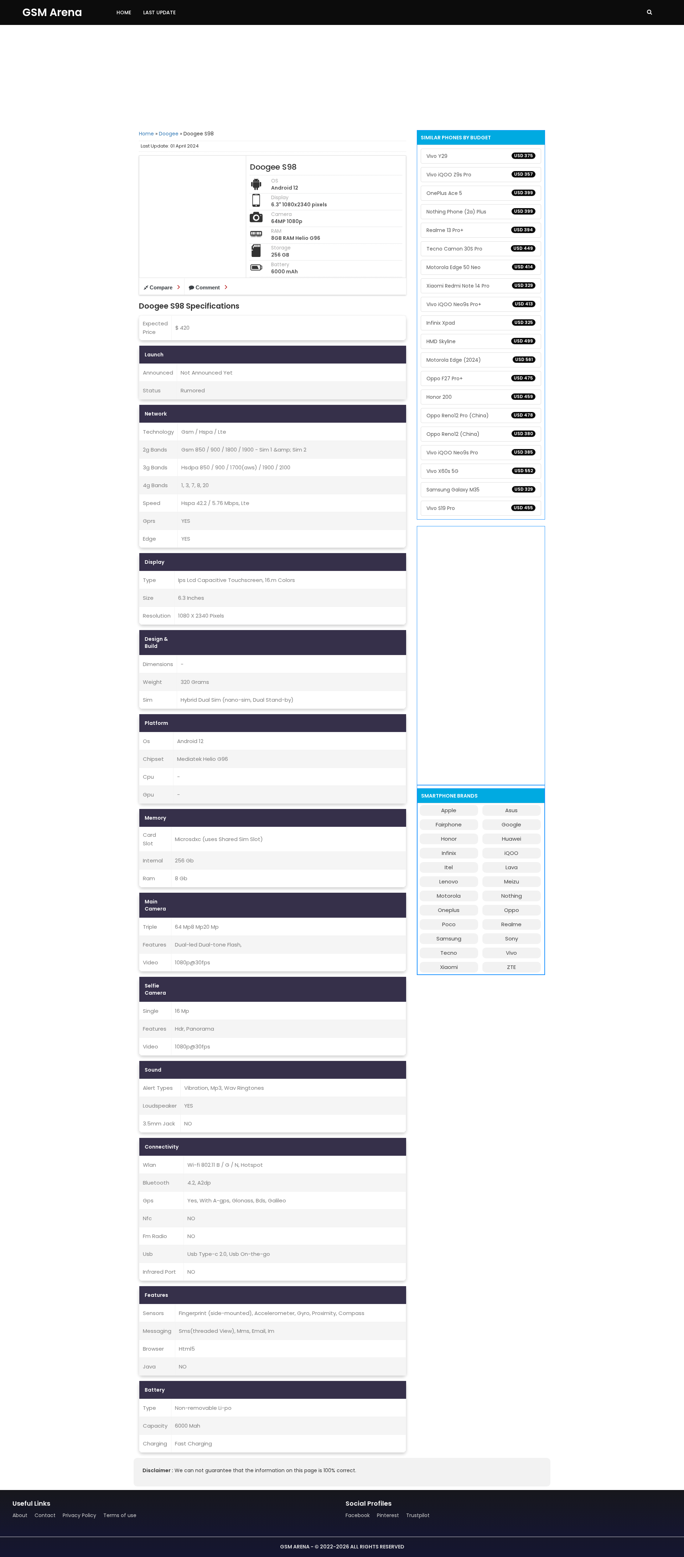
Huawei (511, 838)
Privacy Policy (79, 1515)
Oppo (511, 910)
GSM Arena (52, 12)
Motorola (449, 895)
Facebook (358, 1515)
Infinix (449, 853)
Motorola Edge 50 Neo (479, 267)
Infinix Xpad (479, 322)
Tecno (448, 953)
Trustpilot (418, 1515)
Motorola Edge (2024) (479, 360)
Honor (449, 838)
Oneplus (449, 910)
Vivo (511, 953)
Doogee (168, 133)
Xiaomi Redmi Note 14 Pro (479, 285)
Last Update (159, 12)
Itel (449, 867)
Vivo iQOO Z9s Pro (479, 174)
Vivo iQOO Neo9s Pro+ (479, 304)
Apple (448, 810)
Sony (511, 938)
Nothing (511, 895)
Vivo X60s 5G (479, 471)
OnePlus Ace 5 (479, 193)
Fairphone (449, 824)
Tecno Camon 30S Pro (479, 248)
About (19, 1515)
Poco (449, 924)
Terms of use (119, 1515)
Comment (207, 287)
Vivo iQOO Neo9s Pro (479, 452)
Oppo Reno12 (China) (479, 434)
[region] (342, 76)
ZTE (511, 967)
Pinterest (388, 1515)
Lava (512, 867)
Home (123, 12)
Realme (511, 924)
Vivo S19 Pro (479, 508)
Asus (511, 810)
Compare (161, 287)
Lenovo (448, 881)
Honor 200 (479, 397)
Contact (45, 1515)
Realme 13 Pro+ (479, 230)
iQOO (511, 853)
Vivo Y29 (479, 156)
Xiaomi (449, 967)
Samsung (448, 938)
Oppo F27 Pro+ (479, 378)
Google (511, 824)
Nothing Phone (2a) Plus (479, 211)
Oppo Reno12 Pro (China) (479, 415)
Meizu (511, 881)
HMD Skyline (479, 341)
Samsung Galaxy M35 (479, 489)
